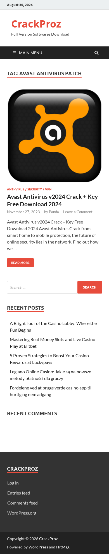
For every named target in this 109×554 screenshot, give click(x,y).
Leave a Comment (78, 212)
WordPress (38, 547)
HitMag (62, 547)
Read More (18, 261)
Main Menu (30, 52)
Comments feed (22, 502)
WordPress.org (21, 512)
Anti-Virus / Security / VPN (29, 189)
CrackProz (36, 24)
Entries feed (18, 492)
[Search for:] (54, 287)
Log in (13, 482)
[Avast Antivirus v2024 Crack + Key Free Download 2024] (54, 137)
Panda (54, 212)
